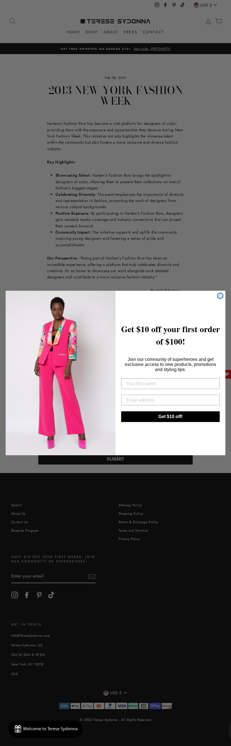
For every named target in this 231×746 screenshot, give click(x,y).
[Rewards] (45, 729)
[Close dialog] (220, 296)
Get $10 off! (170, 416)
